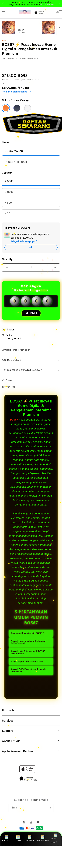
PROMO (6, 840)
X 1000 (9, 192)
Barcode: (23, 59)
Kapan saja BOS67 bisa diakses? (27, 661)
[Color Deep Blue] (16, 108)
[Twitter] (9, 387)
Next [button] (59, 3)
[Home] (25, 12)
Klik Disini (31, 313)
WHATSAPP (43, 840)
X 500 (8, 202)
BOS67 (14, 419)
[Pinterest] (14, 387)
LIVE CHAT (54, 840)
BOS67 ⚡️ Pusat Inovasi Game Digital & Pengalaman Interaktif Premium (31, 3)
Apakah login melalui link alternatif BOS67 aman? (28, 642)
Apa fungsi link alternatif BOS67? (27, 633)
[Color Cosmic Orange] (6, 108)
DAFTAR (29, 840)
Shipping (18, 80)
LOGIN (18, 840)
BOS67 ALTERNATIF (16, 162)
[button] (4, 13)
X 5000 (9, 181)
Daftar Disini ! (47, 5)
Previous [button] (3, 3)
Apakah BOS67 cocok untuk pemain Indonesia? (28, 670)
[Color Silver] (27, 108)
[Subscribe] (50, 808)
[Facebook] (4, 387)
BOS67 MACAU (14, 151)
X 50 (7, 213)
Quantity (7, 259)
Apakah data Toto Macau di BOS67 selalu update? (28, 652)
